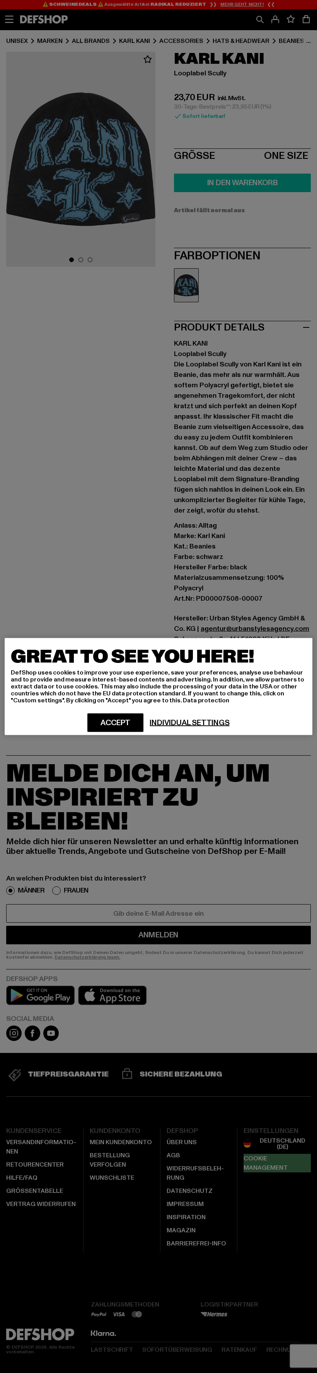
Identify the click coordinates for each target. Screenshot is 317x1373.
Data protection (206, 700)
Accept (115, 722)
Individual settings (189, 722)
